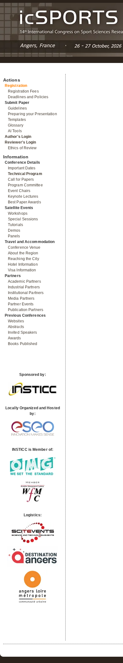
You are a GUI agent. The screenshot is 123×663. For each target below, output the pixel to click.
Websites (16, 321)
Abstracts (16, 327)
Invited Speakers (22, 332)
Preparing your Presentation (32, 114)
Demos (14, 230)
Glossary (15, 125)
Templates (17, 119)
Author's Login (18, 136)
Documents (10, 71)
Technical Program (25, 174)
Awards (14, 338)
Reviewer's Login (20, 142)
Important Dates (22, 168)
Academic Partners (24, 281)
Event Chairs (19, 191)
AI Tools (15, 131)
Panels (14, 236)
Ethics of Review (22, 148)
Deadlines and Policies (28, 97)
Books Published (23, 344)
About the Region (23, 253)
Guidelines (17, 108)
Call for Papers (21, 179)
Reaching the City (23, 259)
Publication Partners (25, 310)
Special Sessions (23, 219)
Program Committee (25, 185)
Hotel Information (23, 264)
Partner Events (20, 304)
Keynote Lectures (23, 196)
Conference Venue (24, 247)
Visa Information (22, 270)
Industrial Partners (24, 287)
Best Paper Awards (24, 202)
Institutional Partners (26, 293)
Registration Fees (23, 91)
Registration (16, 85)
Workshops (17, 213)
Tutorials (15, 225)
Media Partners (21, 298)
